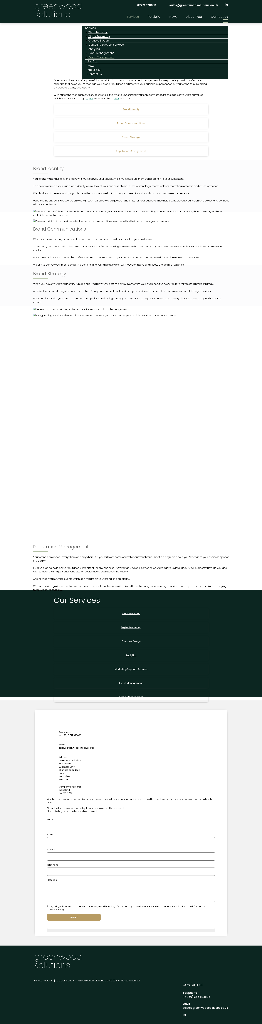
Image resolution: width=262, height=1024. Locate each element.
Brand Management (101, 57)
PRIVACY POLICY (43, 980)
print (116, 98)
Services (133, 17)
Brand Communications (131, 123)
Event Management (131, 683)
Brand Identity (131, 109)
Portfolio (154, 17)
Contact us (219, 17)
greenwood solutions (58, 10)
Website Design (131, 613)
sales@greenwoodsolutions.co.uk (193, 5)
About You (194, 17)
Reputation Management (131, 151)
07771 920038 (146, 5)
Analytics (131, 655)
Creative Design (131, 641)
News (173, 17)
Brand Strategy (131, 137)
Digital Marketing (131, 627)
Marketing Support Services (106, 45)
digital (89, 98)
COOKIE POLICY (65, 980)
